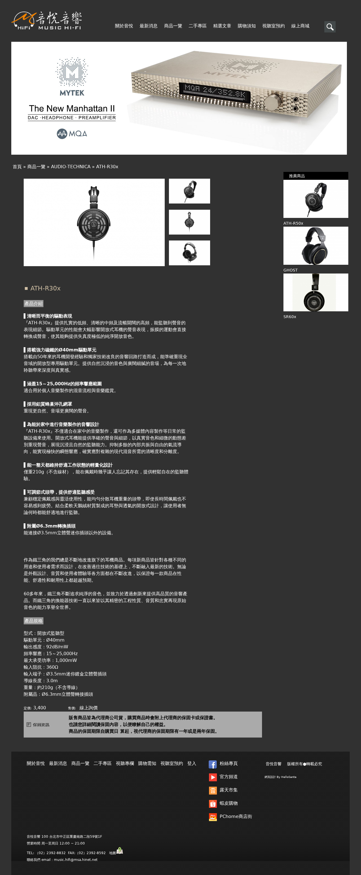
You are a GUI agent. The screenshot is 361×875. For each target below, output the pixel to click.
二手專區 (198, 26)
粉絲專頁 (229, 763)
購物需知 (147, 763)
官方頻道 (229, 776)
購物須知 (247, 26)
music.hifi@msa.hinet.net (76, 860)
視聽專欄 (125, 763)
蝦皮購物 (229, 803)
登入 (191, 763)
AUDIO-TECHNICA (71, 166)
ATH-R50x (293, 223)
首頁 (17, 166)
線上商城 (300, 26)
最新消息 (149, 26)
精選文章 (222, 26)
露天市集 (229, 790)
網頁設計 (270, 776)
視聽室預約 (273, 26)
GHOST (290, 270)
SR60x (289, 316)
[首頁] (46, 20)
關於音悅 (124, 26)
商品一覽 (173, 26)
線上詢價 (89, 707)
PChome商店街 (236, 816)
